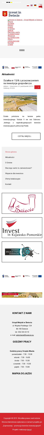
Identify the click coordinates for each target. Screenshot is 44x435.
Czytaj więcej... (25, 136)
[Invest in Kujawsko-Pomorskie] (22, 227)
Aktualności (9, 157)
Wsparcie (13, 36)
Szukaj (23, 5)
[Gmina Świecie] (22, 203)
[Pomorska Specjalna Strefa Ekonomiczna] (22, 252)
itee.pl (29, 430)
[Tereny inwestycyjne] (22, 295)
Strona (11, 22)
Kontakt (11, 43)
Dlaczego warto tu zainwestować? (18, 168)
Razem (10, 26)
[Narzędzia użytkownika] (37, 87)
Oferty (13, 40)
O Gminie (11, 29)
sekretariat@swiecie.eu (25, 335)
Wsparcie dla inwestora (14, 173)
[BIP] (40, 6)
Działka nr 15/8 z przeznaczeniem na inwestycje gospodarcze (21, 82)
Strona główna (11, 152)
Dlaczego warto (14, 33)
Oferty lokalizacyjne (12, 179)
